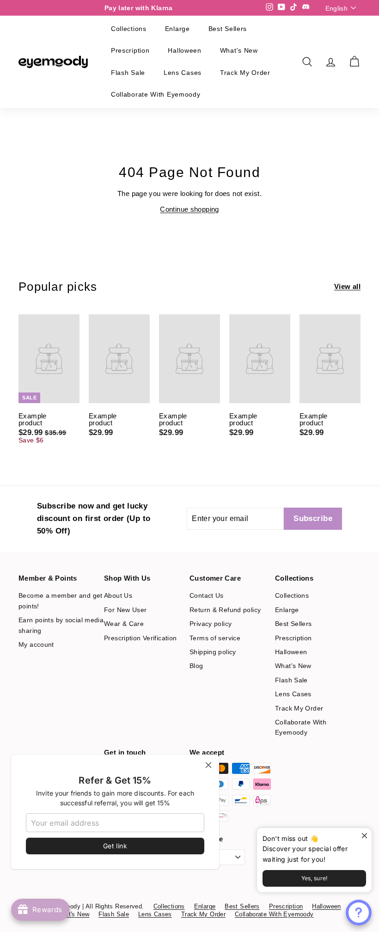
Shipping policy (213, 652)
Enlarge (177, 28)
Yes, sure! (314, 878)
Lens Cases (183, 72)
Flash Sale (128, 72)
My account (36, 644)
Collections (129, 28)
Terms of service (215, 638)
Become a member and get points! (60, 600)
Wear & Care (124, 623)
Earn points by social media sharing (61, 625)
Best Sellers (227, 28)
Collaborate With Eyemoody (156, 94)
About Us (118, 595)
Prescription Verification (140, 638)
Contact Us (207, 595)
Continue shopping (189, 209)
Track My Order (245, 72)
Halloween (184, 50)
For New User (125, 609)
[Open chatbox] (359, 913)
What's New (239, 50)
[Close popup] (363, 836)
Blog (196, 665)
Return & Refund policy (225, 609)
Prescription (130, 50)
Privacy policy (211, 623)
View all (347, 286)
